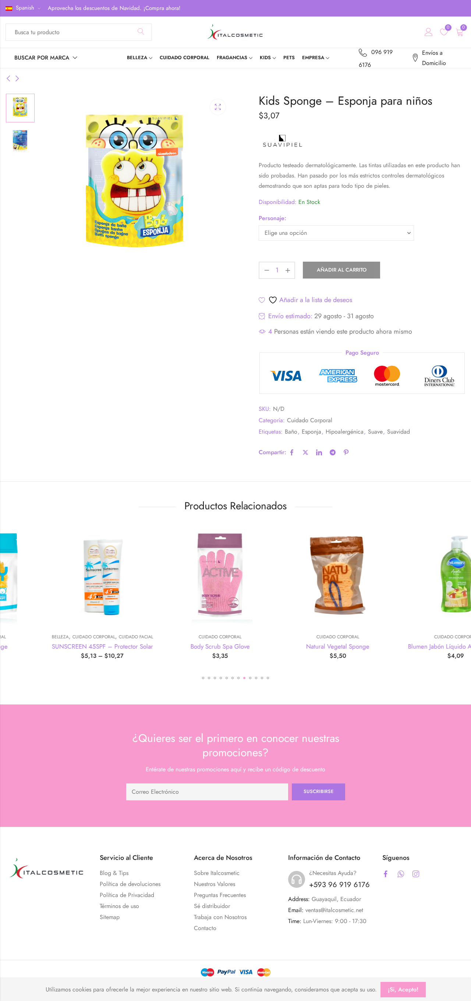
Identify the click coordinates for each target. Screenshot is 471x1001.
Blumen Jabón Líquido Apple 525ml (412, 646)
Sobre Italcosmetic (217, 873)
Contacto (205, 928)
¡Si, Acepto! (403, 989)
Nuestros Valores (214, 884)
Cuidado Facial (92, 637)
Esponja (311, 431)
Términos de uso (119, 906)
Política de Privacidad (127, 895)
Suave (375, 431)
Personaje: (272, 218)
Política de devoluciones (130, 884)
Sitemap (110, 917)
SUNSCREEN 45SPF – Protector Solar (59, 646)
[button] (203, 678)
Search (141, 32)
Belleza (16, 637)
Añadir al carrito (341, 269)
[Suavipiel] (283, 141)
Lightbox (218, 107)
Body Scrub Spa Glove (176, 646)
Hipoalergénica (345, 431)
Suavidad (398, 431)
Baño (291, 431)
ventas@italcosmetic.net (334, 910)
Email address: (207, 791)
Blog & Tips (114, 873)
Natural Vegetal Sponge (294, 646)
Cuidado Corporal (309, 420)
